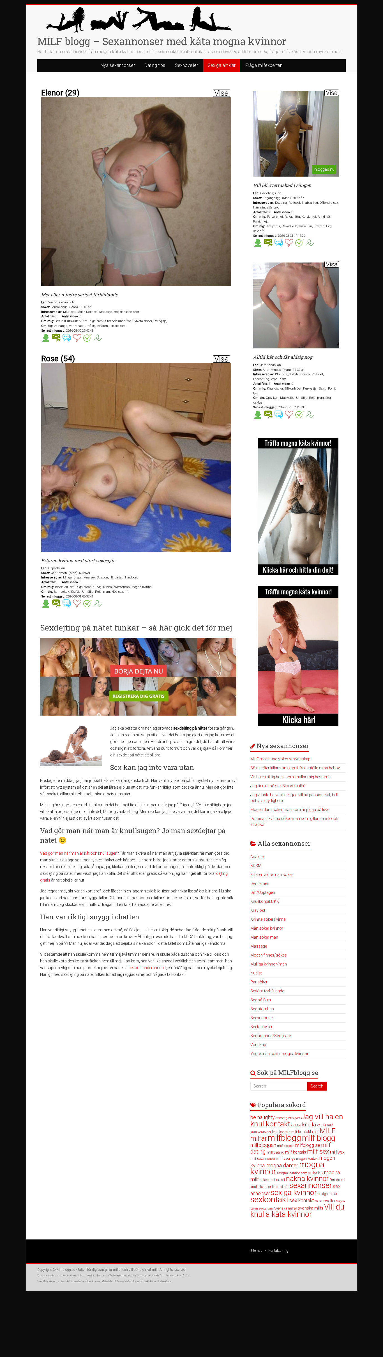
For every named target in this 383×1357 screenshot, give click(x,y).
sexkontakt (269, 1199)
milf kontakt (295, 1152)
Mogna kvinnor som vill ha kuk (300, 1173)
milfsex (337, 1152)
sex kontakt (301, 1200)
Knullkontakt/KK (264, 901)
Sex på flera (260, 1000)
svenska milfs (310, 1208)
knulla (309, 1124)
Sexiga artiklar (222, 65)
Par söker (258, 982)
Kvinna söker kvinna (268, 919)
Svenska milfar (285, 1208)
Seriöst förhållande (267, 991)
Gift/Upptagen (262, 892)
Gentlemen (259, 883)
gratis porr (293, 1118)
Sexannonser (262, 1018)
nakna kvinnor (307, 1179)
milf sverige (285, 1158)
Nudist (256, 973)
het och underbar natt (147, 967)
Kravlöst (257, 910)
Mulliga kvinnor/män (268, 964)
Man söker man (264, 937)
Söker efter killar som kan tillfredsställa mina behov (295, 768)
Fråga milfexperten (263, 65)
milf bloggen (285, 1146)
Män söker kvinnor (266, 928)
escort (280, 1118)
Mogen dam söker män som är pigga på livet (289, 809)
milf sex (318, 1151)
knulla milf (325, 1125)
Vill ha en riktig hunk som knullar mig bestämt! (290, 777)
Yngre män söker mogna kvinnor (279, 1053)
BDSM (255, 865)
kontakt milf (308, 1131)
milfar (258, 1138)
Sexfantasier (261, 1027)
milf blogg (318, 1138)
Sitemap (256, 1251)
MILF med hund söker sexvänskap (280, 759)
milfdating (275, 1152)
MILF (327, 1131)
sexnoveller (325, 1200)
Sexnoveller (186, 65)
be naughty (262, 1117)
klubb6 (296, 1125)
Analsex (257, 856)
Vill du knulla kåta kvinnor (297, 1211)
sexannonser (310, 1185)
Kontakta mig (278, 1251)
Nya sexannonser (118, 65)
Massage (258, 946)
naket (280, 1180)
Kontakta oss (93, 1281)
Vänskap (258, 1044)
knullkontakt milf (284, 1132)
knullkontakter (260, 1132)
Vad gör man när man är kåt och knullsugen (78, 853)
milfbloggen (263, 1145)
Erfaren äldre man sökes (272, 874)
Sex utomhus (262, 1009)
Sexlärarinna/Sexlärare (270, 1035)
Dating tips (155, 65)
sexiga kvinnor (294, 1192)
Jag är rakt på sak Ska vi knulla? (278, 786)
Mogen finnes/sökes (268, 955)
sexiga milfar (327, 1194)
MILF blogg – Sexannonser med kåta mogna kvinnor (161, 41)
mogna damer (282, 1165)
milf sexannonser (262, 1159)
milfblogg (284, 1138)
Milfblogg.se (66, 1270)
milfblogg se (307, 1145)
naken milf (267, 1180)
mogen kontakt (307, 1158)
